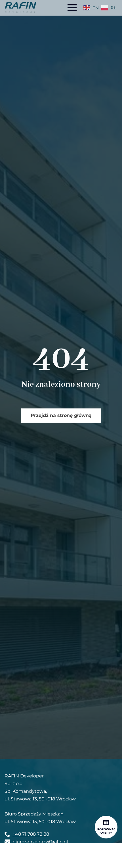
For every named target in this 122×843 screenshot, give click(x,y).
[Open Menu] (72, 7)
